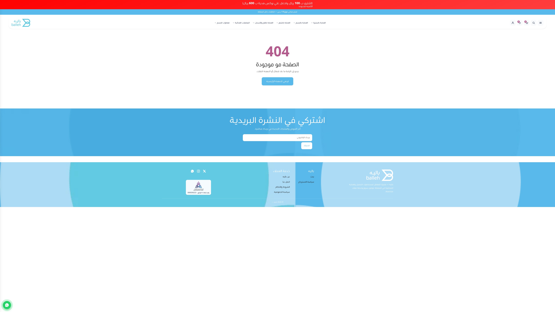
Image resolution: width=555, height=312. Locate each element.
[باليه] (21, 23)
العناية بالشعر (284, 23)
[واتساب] (192, 171)
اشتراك (307, 146)
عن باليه (286, 177)
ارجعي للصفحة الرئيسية (277, 81)
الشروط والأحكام (282, 187)
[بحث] (533, 23)
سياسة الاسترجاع (306, 182)
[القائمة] (540, 23)
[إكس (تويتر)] (204, 171)
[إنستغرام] (198, 171)
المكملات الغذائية (242, 23)
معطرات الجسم (223, 23)
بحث (312, 177)
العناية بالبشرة (319, 23)
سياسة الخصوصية (282, 192)
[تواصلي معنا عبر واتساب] (7, 305)
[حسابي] (513, 23)
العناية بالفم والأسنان (264, 23)
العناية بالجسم (302, 23)
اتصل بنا (286, 182)
